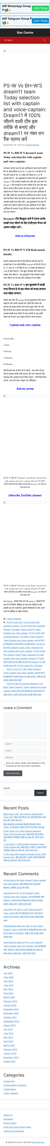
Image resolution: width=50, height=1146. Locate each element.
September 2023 (11, 1021)
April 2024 (8, 993)
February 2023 (10, 1049)
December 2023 (11, 1009)
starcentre (8, 893)
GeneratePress (38, 1142)
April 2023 (8, 1041)
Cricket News (9, 1089)
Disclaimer (8, 1119)
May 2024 (8, 989)
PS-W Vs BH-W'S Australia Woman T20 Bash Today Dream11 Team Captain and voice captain (24, 629)
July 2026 (8, 973)
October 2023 (10, 1017)
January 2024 (9, 1005)
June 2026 (8, 977)
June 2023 (8, 1033)
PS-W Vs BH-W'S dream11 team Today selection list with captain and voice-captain (24, 647)
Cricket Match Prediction (14, 1085)
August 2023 (9, 1025)
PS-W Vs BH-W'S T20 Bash (29, 666)
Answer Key (9, 1081)
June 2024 (8, 985)
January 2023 (9, 1053)
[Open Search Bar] (44, 40)
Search (6, 788)
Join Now (40, 8)
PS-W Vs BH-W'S (15, 622)
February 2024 (10, 1001)
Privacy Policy (9, 1123)
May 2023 (8, 1037)
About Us (7, 1115)
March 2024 (9, 997)
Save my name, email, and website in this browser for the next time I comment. (25, 764)
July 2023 (8, 1029)
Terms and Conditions (13, 1131)
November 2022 (11, 1057)
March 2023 (9, 1045)
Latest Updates (14, 619)
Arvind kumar (9, 880)
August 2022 (9, 1061)
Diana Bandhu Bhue (12, 926)
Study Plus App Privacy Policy (17, 1127)
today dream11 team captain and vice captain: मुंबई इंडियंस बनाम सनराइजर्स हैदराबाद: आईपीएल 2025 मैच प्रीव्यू (24, 884)
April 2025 (8, 981)
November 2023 (11, 1013)
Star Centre (25, 32)
